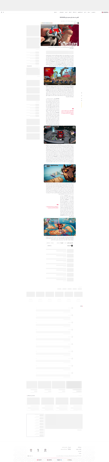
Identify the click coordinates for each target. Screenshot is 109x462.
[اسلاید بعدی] (25, 73)
